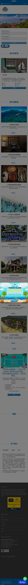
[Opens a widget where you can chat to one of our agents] (22, 582)
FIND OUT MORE (14, 300)
